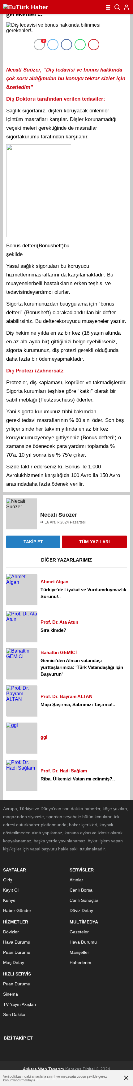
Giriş (7, 879)
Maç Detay (13, 962)
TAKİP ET (33, 541)
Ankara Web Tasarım (43, 1068)
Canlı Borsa (81, 890)
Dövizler (11, 931)
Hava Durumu (16, 942)
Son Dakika (14, 1014)
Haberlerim (80, 962)
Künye (9, 900)
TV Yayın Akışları (19, 1004)
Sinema (10, 994)
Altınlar (76, 879)
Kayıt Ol (11, 890)
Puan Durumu (16, 952)
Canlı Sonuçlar (84, 900)
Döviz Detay (81, 910)
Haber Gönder (17, 910)
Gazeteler (79, 931)
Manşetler (79, 952)
